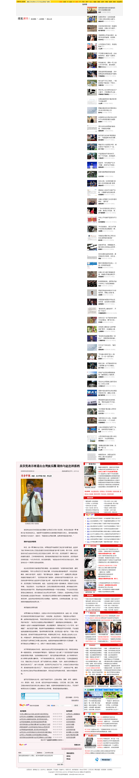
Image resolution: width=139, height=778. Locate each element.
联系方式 (68, 769)
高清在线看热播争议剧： (105, 553)
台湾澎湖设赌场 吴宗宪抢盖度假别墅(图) (33, 722)
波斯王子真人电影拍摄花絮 (94, 670)
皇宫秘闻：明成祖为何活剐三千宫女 (108, 558)
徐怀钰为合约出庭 (103, 686)
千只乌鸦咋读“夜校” (96, 523)
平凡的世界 (109, 618)
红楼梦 (118, 616)
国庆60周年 (97, 494)
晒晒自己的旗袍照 (96, 753)
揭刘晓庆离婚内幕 (103, 637)
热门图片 (100, 726)
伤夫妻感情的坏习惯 (92, 603)
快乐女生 (103, 494)
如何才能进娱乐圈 (72, 735)
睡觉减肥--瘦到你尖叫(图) (93, 601)
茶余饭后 (92, 645)
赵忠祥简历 (70, 727)
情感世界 (100, 745)
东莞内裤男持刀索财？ (97, 539)
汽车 (83, 2)
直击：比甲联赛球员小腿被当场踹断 (108, 589)
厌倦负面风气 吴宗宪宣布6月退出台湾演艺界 (35, 727)
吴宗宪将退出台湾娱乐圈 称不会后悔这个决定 (35, 724)
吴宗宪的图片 (70, 722)
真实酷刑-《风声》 (90, 558)
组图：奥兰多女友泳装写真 (112, 653)
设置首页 (29, 769)
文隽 (99, 469)
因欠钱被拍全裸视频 (90, 476)
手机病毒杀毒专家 (95, 620)
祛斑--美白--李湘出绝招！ (111, 605)
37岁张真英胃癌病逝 (90, 569)
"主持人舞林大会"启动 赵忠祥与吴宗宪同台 (34, 714)
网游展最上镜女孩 (90, 487)
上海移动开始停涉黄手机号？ (112, 534)
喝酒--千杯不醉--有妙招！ (111, 610)
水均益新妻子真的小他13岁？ (112, 518)
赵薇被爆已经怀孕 (91, 637)
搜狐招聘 (49, 769)
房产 (87, 2)
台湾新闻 (69, 716)
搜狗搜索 (24, 705)
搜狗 (48, 1)
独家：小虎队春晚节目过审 (112, 648)
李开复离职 (109, 491)
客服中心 (62, 769)
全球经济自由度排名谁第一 (112, 529)
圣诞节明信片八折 (91, 641)
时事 (88, 539)
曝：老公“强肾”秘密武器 (93, 610)
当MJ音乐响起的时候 (113, 674)
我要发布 (77, 745)
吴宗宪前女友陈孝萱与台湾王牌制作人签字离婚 (35, 737)
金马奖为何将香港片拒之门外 (109, 469)
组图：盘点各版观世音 (110, 655)
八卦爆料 (100, 719)
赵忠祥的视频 (70, 719)
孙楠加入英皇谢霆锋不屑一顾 (109, 487)
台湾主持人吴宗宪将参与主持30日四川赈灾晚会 (36, 732)
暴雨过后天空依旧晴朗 (107, 753)
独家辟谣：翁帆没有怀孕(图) (111, 467)
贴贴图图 (100, 741)
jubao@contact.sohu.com (76, 774)
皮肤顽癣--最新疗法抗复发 (112, 601)
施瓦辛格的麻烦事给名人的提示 (110, 480)
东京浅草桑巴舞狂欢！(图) (93, 661)
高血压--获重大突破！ (110, 508)
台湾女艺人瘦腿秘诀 (73, 714)
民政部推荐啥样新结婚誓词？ (112, 536)
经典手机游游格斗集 (107, 620)
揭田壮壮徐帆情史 (90, 634)
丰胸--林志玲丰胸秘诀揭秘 (93, 599)
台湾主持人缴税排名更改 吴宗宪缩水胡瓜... (34, 719)
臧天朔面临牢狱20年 (104, 576)
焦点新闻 (100, 738)
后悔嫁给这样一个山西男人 (111, 745)
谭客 (99, 478)
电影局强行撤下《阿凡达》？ (112, 542)
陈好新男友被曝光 (116, 641)
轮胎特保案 (116, 491)
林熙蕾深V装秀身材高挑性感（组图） (101, 731)
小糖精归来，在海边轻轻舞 (111, 747)
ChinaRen (33, 1)
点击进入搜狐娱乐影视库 (93, 668)
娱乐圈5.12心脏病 (72, 732)
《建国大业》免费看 (104, 572)
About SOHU (83, 769)
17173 (38, 1)
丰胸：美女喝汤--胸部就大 (112, 607)
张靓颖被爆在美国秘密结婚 (112, 476)
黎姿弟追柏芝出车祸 (116, 686)
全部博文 (109, 769)
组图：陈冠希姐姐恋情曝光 (94, 653)
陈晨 (99, 482)
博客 (106, 2)
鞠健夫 (100, 467)
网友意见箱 (106, 760)
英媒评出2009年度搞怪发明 (111, 741)
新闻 (88, 531)
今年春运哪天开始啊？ (97, 542)
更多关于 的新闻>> (52, 740)
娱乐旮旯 (100, 743)
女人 (91, 2)
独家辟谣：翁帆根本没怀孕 (112, 666)
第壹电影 (100, 721)
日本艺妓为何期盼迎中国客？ (112, 539)
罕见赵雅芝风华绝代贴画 (110, 723)
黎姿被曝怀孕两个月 (90, 686)
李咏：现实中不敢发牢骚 (95, 672)
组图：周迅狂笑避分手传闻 (94, 648)
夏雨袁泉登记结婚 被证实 (105, 574)
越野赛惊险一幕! (90, 592)
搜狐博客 (92, 464)
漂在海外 (87, 751)
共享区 (87, 620)
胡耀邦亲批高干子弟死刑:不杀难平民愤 (109, 560)
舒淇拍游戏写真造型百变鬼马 (112, 670)
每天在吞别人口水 (90, 747)
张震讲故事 (112, 616)
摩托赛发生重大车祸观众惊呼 (112, 661)
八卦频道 (41, 19)
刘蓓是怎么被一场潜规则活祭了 (110, 478)
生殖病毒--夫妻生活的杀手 (112, 599)
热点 (88, 536)
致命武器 (109, 555)
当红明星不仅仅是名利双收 (111, 743)
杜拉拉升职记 (105, 616)
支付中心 (43, 769)
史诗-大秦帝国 (102, 555)
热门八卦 (100, 717)
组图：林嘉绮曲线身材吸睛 (94, 650)
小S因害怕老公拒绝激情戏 (111, 484)
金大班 (115, 555)
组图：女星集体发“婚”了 (111, 657)
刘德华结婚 (110, 494)
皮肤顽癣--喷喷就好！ (110, 505)
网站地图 (97, 769)
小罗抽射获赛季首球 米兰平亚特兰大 (109, 583)
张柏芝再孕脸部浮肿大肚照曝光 (110, 482)
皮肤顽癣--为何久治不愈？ (93, 607)
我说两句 (119, 2)
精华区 (68, 756)
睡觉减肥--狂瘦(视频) (92, 501)
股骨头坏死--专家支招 (110, 512)
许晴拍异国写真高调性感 (110, 719)
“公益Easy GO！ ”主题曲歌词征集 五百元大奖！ (104, 729)
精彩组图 (100, 723)
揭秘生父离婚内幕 (116, 634)
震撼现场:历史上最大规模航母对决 (108, 562)
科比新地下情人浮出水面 (105, 587)
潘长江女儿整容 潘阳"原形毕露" (107, 568)
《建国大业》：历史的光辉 (111, 721)
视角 (88, 523)
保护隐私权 (75, 769)
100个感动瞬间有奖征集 (93, 666)
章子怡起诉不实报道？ (97, 518)
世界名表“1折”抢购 (91, 505)
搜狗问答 (89, 515)
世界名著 (103, 618)
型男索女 (100, 747)
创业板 (91, 494)
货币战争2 (116, 618)
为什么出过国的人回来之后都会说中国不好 (103, 751)
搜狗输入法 (36, 769)
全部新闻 (103, 769)
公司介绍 (90, 769)
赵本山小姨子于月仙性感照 (110, 474)
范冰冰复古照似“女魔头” (110, 726)
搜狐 (28, 1)
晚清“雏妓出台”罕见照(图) (111, 659)
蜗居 (114, 553)
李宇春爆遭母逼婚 (91, 639)
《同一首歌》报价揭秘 (94, 674)
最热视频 (93, 546)
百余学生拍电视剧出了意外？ (112, 526)
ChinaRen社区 (92, 735)
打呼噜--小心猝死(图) (92, 503)
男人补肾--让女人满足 (110, 501)
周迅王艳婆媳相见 (103, 639)
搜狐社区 (92, 714)
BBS (114, 2)
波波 (99, 487)
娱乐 (71, 2)
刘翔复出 (102, 491)
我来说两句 (65, 471)
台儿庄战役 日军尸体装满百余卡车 (108, 549)
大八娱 (100, 474)
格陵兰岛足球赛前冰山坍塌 (106, 591)
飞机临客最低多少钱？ (97, 529)
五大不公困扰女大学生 (97, 534)
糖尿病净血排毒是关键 (92, 512)
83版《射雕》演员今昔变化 (94, 663)
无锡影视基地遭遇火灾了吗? (112, 521)
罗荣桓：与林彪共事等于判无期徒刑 (108, 551)
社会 (88, 542)
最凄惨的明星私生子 (90, 726)
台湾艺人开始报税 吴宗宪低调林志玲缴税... (34, 735)
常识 (88, 529)
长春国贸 (101, 476)
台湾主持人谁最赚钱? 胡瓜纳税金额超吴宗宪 (35, 716)
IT (80, 2)
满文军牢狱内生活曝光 (113, 672)
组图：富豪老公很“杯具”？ (93, 657)
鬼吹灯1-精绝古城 (95, 618)
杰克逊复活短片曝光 (90, 580)
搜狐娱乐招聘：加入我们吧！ (112, 668)
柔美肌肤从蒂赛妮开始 (92, 510)
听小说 (87, 618)
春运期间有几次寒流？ (97, 526)
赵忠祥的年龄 (70, 729)
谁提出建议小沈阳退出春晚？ (112, 531)
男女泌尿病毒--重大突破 (111, 503)
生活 (88, 526)
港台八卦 (49, 19)
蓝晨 (99, 480)
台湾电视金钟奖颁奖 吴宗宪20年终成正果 (34, 729)
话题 (88, 534)
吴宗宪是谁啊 (70, 737)
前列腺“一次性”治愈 (110, 510)
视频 (95, 2)
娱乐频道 (33, 19)
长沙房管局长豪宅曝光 (97, 531)
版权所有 (88, 772)
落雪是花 (101, 484)
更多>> (120, 463)
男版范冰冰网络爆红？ (97, 536)
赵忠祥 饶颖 (70, 724)
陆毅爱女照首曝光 (116, 639)
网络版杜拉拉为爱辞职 (110, 663)
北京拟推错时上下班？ (97, 521)
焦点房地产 (43, 1)
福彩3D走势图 (117, 620)
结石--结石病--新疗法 (92, 508)
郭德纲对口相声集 (95, 616)
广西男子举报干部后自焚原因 (110, 523)
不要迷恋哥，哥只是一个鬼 (111, 738)
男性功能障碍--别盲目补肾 (112, 603)
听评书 (87, 616)
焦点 (88, 521)
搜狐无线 (93, 613)
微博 (110, 2)
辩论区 (68, 759)
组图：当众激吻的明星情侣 (94, 655)
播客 (99, 2)
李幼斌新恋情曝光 (116, 637)
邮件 (102, 2)
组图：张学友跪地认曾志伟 (112, 650)
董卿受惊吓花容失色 (109, 717)
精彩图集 (87, 731)
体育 (64, 2)
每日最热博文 (95, 491)
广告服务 (55, 769)
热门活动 (87, 729)
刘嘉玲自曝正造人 (103, 641)
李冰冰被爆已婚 (103, 634)
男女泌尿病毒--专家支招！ (93, 605)
